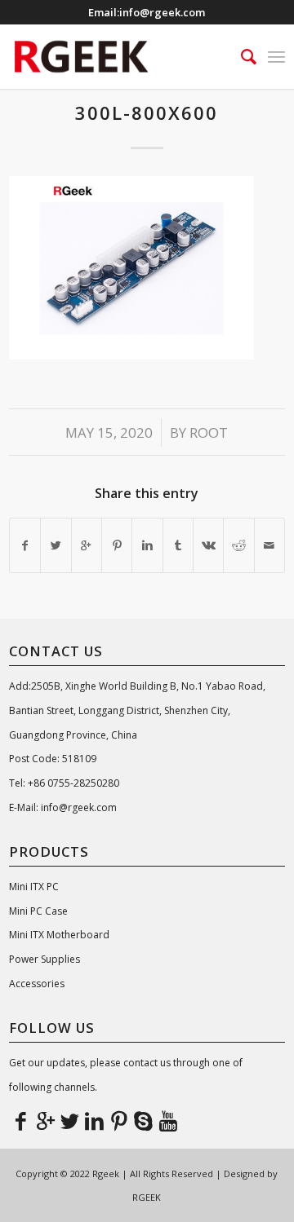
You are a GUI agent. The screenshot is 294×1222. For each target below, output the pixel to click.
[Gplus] (45, 1120)
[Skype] (143, 1120)
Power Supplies (44, 959)
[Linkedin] (94, 1120)
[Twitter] (70, 1120)
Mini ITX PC (34, 886)
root (208, 432)
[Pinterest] (119, 1120)
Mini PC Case (38, 911)
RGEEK (146, 1197)
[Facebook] (21, 1120)
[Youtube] (168, 1120)
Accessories (37, 983)
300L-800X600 (146, 112)
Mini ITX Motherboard (59, 935)
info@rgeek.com (162, 12)
